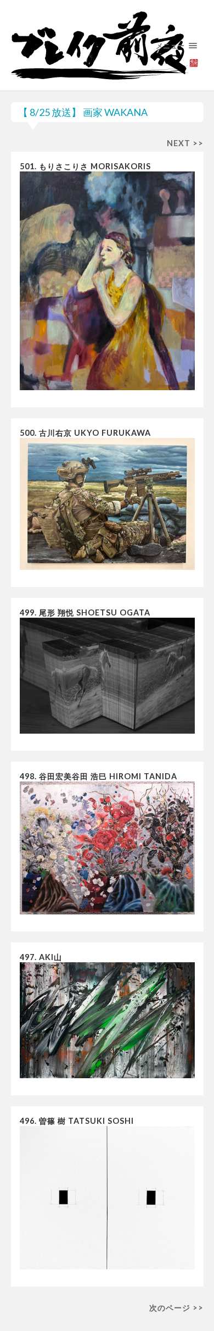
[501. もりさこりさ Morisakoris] (107, 283)
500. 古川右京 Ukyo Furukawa (85, 432)
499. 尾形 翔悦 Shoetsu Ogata (85, 612)
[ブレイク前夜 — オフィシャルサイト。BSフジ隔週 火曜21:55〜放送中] (107, 45)
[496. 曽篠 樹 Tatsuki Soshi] (107, 1199)
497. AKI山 (41, 957)
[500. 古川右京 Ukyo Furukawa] (107, 505)
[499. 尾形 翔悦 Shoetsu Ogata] (107, 678)
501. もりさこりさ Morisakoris (85, 166)
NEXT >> (185, 143)
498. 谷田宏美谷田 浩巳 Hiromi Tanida (98, 776)
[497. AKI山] (107, 1022)
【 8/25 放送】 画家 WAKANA (83, 112)
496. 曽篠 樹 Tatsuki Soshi (77, 1120)
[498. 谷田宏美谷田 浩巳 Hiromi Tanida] (107, 849)
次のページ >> (176, 1307)
